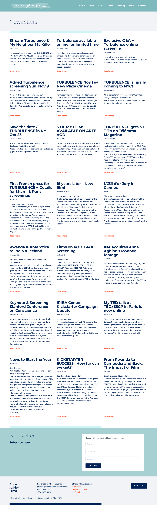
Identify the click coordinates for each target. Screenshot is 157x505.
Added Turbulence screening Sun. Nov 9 (29, 84)
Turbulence (76, 486)
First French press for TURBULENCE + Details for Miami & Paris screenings (31, 189)
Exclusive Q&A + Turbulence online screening (121, 44)
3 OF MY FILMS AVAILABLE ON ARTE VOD (76, 131)
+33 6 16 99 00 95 (44, 492)
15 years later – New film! (75, 185)
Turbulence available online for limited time (78, 42)
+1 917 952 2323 (43, 489)
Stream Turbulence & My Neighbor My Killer (30, 42)
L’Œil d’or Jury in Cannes (119, 185)
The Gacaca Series (80, 489)
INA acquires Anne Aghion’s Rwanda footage (121, 251)
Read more (15, 71)
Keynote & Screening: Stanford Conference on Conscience (29, 306)
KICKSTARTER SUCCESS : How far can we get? (78, 363)
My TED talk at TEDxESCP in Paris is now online (123, 306)
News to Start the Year (30, 359)
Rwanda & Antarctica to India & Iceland (29, 249)
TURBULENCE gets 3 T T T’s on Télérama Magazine (124, 131)
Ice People (76, 492)
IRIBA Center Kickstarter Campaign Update (77, 306)
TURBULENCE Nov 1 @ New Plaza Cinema (77, 84)
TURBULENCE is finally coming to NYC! (125, 84)
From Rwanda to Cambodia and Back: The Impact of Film (123, 363)
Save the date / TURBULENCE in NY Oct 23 (28, 131)
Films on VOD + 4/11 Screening (75, 249)
